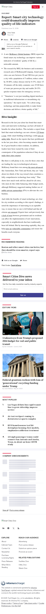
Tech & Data (16, 265)
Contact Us (6, 548)
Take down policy (30, 603)
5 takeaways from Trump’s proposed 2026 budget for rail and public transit (22, 341)
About (4, 541)
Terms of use (18, 603)
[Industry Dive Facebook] (8, 528)
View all (5, 510)
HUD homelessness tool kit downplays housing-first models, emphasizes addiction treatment (23, 428)
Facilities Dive (24, 561)
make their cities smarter (11, 155)
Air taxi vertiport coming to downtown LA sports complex (22, 417)
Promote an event (25, 552)
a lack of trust (7, 215)
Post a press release (17, 510)
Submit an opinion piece (28, 548)
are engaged (12, 212)
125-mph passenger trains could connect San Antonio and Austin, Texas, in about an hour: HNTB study (23, 441)
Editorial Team (7, 545)
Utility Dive (23, 565)
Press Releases (7, 561)
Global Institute (19, 54)
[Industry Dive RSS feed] (18, 528)
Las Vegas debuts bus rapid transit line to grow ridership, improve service (24, 407)
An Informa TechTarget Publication (23, 2)
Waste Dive (23, 568)
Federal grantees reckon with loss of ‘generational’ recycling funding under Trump (22, 383)
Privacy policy (6, 603)
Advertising (23, 541)
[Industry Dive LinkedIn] (3, 528)
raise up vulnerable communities (18, 228)
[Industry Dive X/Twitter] (13, 528)
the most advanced (35, 167)
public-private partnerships (12, 190)
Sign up (35, 7)
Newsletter (6, 552)
